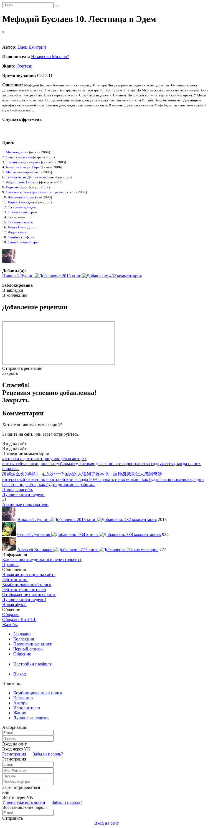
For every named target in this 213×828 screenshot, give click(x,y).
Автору (20, 702)
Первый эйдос (17, 187)
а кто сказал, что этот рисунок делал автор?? (44, 458)
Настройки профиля (32, 664)
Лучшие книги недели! (24, 599)
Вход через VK (16, 749)
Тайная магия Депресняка (26, 177)
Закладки (22, 634)
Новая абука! (14, 604)
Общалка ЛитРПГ (19, 619)
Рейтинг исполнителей (24, 589)
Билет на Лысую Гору (23, 167)
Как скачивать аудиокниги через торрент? (42, 559)
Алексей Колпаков (35, 549)
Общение (22, 654)
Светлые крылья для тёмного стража (34, 192)
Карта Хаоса (17, 202)
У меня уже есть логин (23, 802)
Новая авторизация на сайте (28, 574)
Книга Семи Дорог (22, 227)
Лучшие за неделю (31, 717)
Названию (23, 697)
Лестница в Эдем (21, 197)
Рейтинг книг (15, 579)
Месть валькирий (19, 172)
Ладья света (17, 232)
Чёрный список (28, 649)
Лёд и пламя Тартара (22, 182)
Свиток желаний (18, 157)
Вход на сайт (14, 443)
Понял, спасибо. (17, 489)
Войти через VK (17, 797)
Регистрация (14, 754)
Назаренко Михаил (50, 56)
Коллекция (23, 639)
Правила (10, 564)
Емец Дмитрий (31, 47)
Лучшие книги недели (23, 494)
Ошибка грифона (21, 237)
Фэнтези (24, 66)
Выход (19, 674)
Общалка (10, 614)
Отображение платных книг (29, 594)
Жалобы (10, 624)
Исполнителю (26, 707)
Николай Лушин (18, 275)
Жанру (19, 712)
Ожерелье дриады (22, 207)
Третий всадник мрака (23, 162)
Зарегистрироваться (21, 787)
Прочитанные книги (32, 644)
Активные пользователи (25, 504)
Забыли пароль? (48, 754)
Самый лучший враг (23, 242)
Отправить (12, 818)
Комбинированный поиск (26, 584)
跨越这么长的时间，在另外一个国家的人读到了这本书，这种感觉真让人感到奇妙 (82, 474)
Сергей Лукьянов (34, 534)
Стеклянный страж (22, 212)
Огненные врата (20, 222)
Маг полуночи (17, 152)
